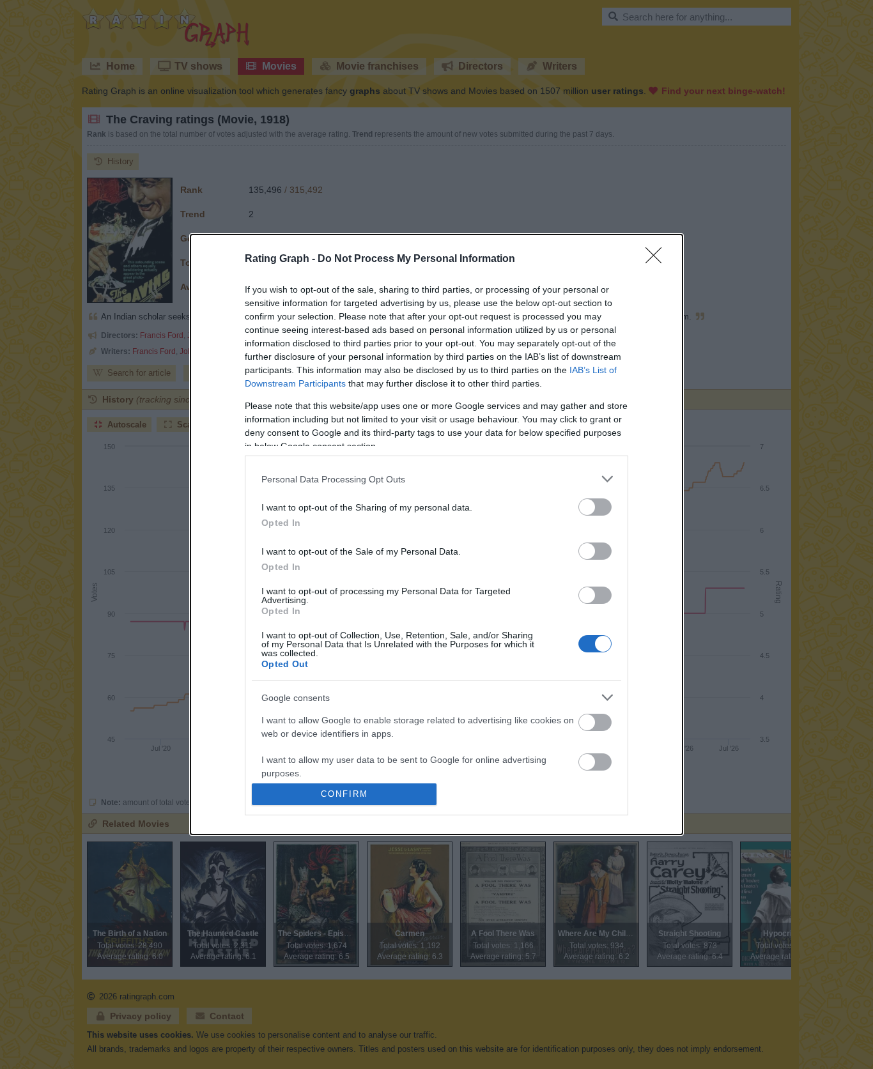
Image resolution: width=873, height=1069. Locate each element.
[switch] (595, 507)
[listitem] (436, 479)
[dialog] (436, 534)
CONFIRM (344, 794)
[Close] (657, 259)
